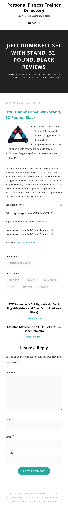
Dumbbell (50, 280)
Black (31, 280)
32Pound (14, 280)
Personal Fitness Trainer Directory (34, 7)
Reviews (27, 287)
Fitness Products (29, 74)
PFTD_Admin (15, 103)
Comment (12, 372)
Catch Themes (46, 501)
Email (10, 436)
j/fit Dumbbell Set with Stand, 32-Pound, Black (33, 114)
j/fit (11, 287)
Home (11, 74)
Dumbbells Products (27, 242)
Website (9, 453)
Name (10, 419)
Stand (44, 287)
